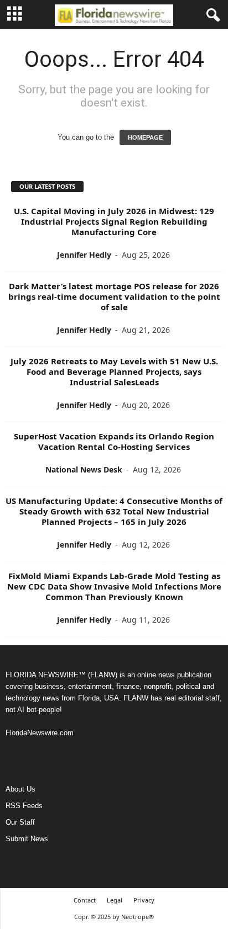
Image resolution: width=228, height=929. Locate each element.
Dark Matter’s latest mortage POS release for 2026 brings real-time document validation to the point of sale (114, 296)
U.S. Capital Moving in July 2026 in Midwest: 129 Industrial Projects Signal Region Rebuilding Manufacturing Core (114, 221)
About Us (20, 789)
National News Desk (83, 469)
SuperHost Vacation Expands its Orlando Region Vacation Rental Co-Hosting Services (114, 441)
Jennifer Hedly (84, 254)
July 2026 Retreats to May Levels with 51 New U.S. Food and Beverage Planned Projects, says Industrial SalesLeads (114, 371)
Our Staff (20, 822)
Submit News (27, 839)
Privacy (143, 900)
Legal (114, 900)
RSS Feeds (24, 805)
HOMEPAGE (145, 137)
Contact (85, 900)
